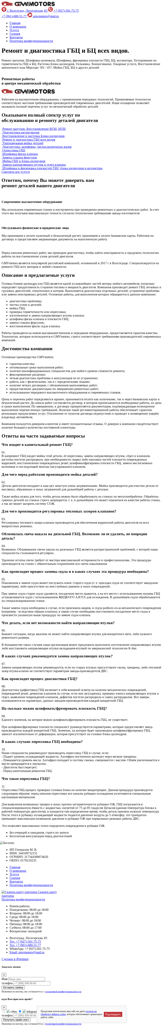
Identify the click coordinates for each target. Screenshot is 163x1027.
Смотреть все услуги (16, 171)
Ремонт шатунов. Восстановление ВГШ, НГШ (34, 129)
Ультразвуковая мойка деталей (22, 143)
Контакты (16, 37)
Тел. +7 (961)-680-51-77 (25, 945)
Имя (4, 979)
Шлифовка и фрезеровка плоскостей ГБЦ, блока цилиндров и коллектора (52, 168)
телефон (7, 983)
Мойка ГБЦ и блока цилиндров (23, 161)
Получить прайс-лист (16, 1019)
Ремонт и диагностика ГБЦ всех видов (28, 139)
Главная (15, 23)
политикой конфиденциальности (63, 991)
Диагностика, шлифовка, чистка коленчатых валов (37, 146)
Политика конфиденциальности (31, 41)
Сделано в (15, 959)
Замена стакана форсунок (19, 157)
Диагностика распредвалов (20, 132)
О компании (18, 26)
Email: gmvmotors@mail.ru (27, 952)
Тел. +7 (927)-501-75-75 (25, 941)
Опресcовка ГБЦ (13, 150)
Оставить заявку (13, 987)
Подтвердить (113, 1014)
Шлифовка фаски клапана (20, 154)
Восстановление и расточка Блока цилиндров (33, 136)
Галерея (15, 33)
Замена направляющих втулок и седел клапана (34, 164)
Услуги (14, 30)
